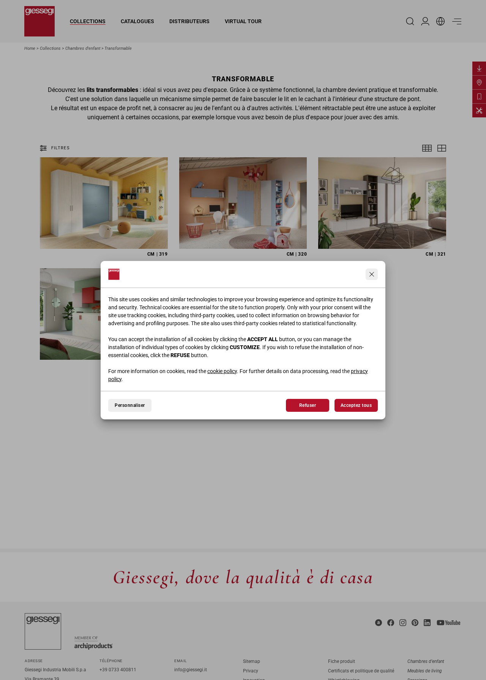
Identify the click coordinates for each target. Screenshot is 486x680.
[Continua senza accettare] (372, 274)
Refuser (307, 405)
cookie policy (222, 371)
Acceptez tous (356, 405)
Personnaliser (130, 405)
